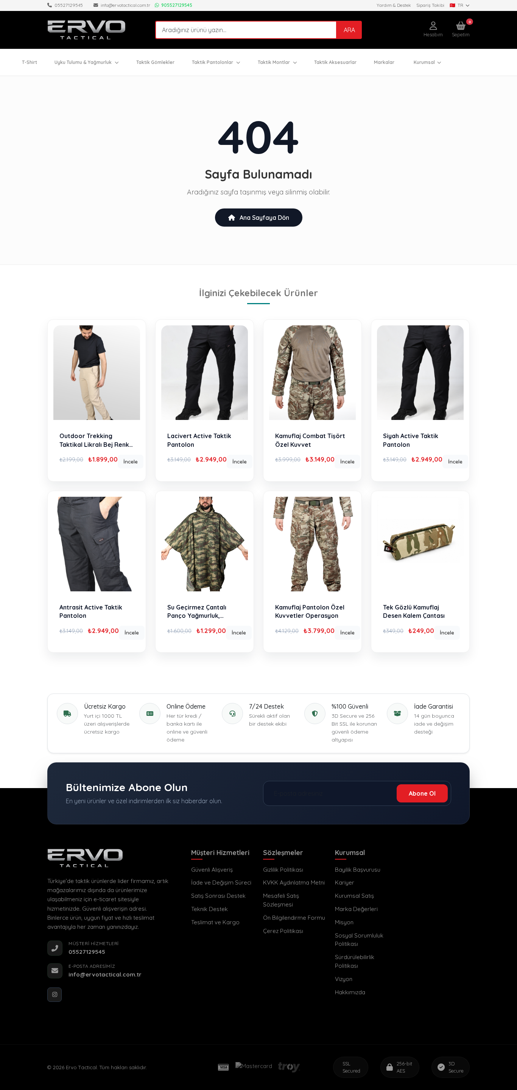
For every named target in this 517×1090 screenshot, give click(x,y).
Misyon (344, 922)
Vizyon (343, 979)
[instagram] (54, 994)
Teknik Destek (209, 909)
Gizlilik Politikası (283, 869)
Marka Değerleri (356, 909)
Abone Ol (422, 793)
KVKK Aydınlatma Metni (294, 882)
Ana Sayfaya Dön (263, 217)
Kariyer (344, 882)
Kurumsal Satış (354, 895)
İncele (130, 461)
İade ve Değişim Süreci (221, 882)
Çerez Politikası (283, 931)
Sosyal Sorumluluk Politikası (359, 940)
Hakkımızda (350, 992)
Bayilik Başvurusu (357, 869)
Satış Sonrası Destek (218, 895)
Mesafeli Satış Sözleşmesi (281, 900)
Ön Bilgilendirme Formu (294, 917)
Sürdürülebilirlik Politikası (354, 961)
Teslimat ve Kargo (215, 922)
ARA (349, 30)
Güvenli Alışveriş (212, 869)
